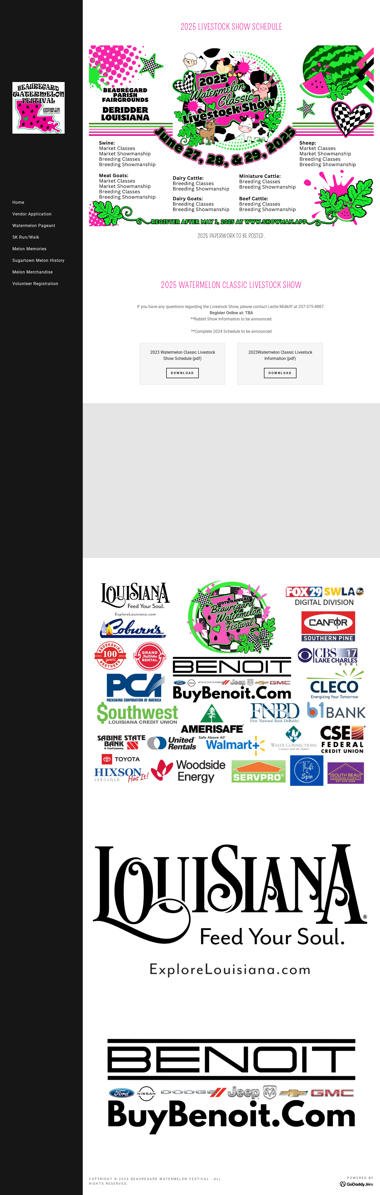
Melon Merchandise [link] (32, 272)
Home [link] (18, 202)
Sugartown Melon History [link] (38, 260)
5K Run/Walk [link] (25, 237)
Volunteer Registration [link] (35, 283)
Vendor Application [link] (32, 214)
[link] (38, 107)
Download (182, 373)
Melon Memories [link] (29, 248)
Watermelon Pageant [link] (33, 225)
